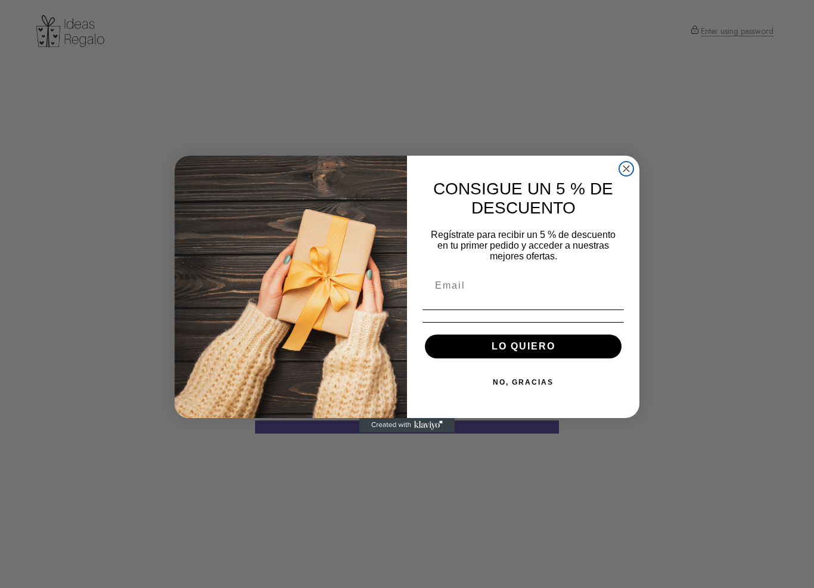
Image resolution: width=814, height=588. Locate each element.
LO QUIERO (523, 346)
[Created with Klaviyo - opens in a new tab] (407, 425)
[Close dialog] (626, 169)
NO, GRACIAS (523, 382)
